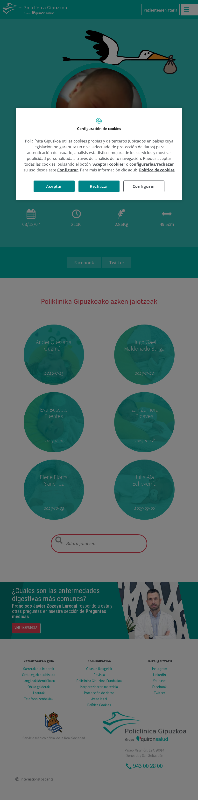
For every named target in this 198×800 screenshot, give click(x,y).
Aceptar (54, 186)
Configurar (144, 186)
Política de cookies (157, 170)
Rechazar (99, 186)
